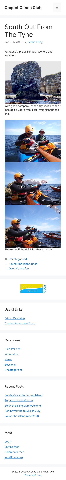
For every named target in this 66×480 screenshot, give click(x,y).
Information (12, 354)
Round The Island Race (23, 263)
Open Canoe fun (19, 268)
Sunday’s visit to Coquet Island (24, 395)
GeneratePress (33, 475)
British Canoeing (15, 318)
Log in (8, 441)
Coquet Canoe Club (23, 7)
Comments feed (14, 452)
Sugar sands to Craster (19, 400)
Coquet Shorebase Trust (20, 323)
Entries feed (12, 446)
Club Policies (12, 349)
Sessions (10, 364)
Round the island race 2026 (22, 416)
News (8, 359)
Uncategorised (18, 259)
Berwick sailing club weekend (23, 405)
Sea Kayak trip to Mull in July (22, 410)
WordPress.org (14, 457)
